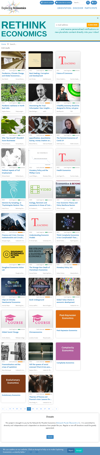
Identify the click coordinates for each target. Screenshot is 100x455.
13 (29, 409)
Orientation (64, 8)
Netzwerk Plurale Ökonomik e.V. (68, 423)
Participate (91, 8)
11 (21, 409)
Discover (78, 8)
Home (3, 44)
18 (49, 409)
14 (33, 409)
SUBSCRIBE (93, 25)
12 (25, 409)
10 (17, 409)
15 (37, 409)
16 (41, 409)
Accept (78, 450)
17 (45, 409)
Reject (71, 450)
